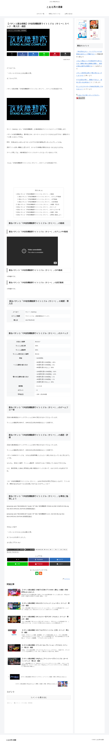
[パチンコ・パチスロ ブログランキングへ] (80, 98)
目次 (36, 190)
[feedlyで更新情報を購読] (36, 573)
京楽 (66, 549)
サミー (52, 549)
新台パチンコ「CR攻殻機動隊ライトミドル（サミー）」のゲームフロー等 (38, 209)
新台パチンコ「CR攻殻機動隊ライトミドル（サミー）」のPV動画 (38, 199)
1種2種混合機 (40, 549)
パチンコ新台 (59, 549)
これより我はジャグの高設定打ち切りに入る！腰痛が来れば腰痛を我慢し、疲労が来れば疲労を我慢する (89, 63)
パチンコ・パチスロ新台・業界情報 (16, 549)
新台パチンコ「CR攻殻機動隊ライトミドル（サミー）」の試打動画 (38, 201)
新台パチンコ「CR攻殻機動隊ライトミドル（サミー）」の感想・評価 (37, 212)
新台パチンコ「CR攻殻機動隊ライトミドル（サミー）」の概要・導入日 (38, 204)
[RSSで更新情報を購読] (40, 573)
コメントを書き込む (39, 697)
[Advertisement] (19, 717)
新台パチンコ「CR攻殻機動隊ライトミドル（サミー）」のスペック (36, 207)
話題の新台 (16, 552)
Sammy (47, 549)
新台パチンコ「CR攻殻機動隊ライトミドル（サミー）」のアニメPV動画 (40, 196)
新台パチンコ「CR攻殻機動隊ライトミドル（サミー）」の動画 (35, 194)
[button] (65, 54)
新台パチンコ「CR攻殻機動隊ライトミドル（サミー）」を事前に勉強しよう (39, 214)
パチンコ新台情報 (30, 549)
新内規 (9, 552)
